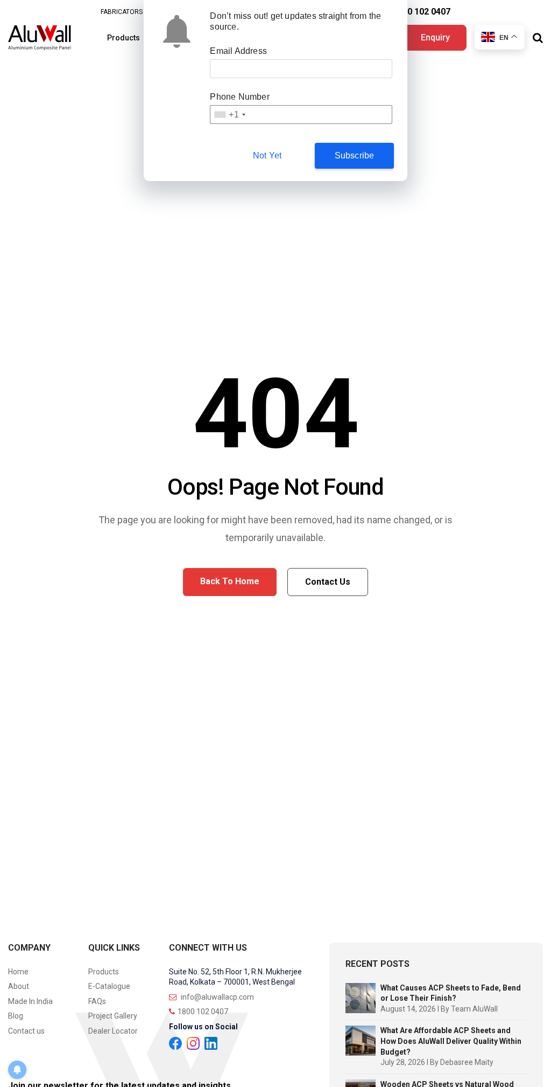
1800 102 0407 (421, 11)
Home (18, 971)
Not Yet (267, 155)
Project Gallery (112, 1016)
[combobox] (229, 114)
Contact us (26, 1031)
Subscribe (355, 155)
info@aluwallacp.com (216, 997)
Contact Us (327, 582)
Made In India (30, 1001)
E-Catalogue (109, 986)
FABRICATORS (122, 12)
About (18, 986)
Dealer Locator (113, 1031)
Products (123, 37)
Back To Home (229, 581)
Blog (15, 1016)
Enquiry (435, 37)
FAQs (97, 1001)
